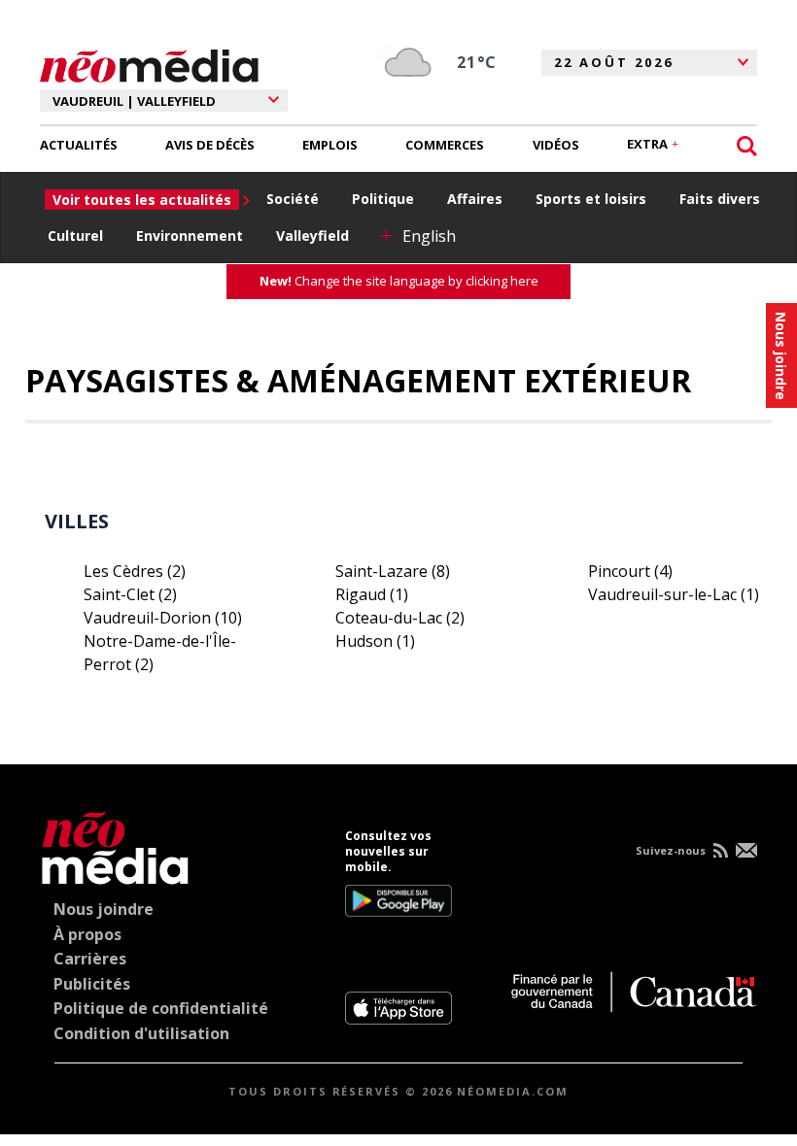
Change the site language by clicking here (399, 280)
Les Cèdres (135, 571)
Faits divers (719, 198)
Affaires (474, 198)
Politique (383, 198)
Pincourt (630, 571)
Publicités (91, 983)
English (429, 236)
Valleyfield (312, 235)
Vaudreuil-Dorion (163, 617)
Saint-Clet (130, 594)
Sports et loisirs (591, 198)
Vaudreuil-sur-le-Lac (673, 594)
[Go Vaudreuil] (115, 844)
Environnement (189, 235)
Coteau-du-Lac (400, 617)
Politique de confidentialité (160, 1008)
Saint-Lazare (392, 571)
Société (292, 198)
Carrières (89, 958)
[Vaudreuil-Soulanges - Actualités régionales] (149, 63)
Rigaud (371, 594)
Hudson (375, 641)
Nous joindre (103, 909)
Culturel (75, 235)
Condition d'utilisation (141, 1033)
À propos (87, 934)
